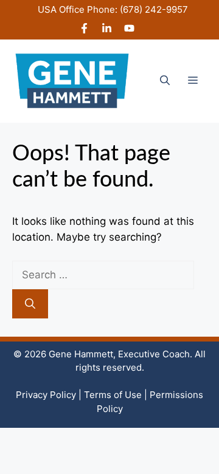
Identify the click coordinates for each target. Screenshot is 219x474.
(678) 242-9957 (154, 9)
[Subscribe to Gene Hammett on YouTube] (129, 29)
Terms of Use (113, 394)
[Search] (30, 303)
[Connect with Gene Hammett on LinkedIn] (107, 29)
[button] (165, 81)
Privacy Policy (46, 394)
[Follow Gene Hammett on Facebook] (84, 29)
